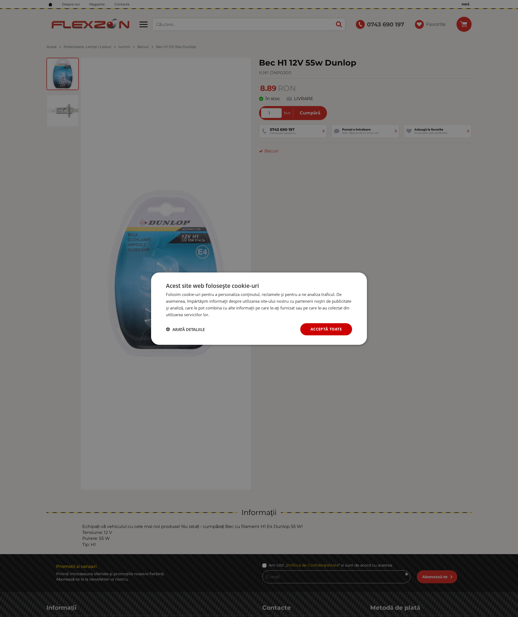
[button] (185, 329)
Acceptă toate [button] (326, 329)
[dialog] (259, 308)
